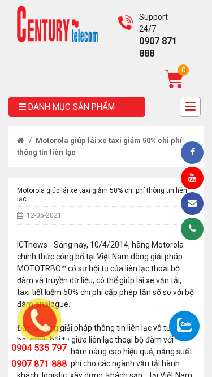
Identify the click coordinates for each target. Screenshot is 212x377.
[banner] (57, 23)
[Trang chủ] (20, 140)
